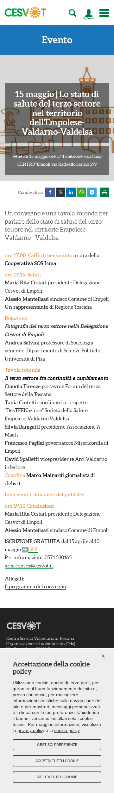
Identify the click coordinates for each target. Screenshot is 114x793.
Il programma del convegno (35, 586)
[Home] (23, 12)
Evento (57, 40)
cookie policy (66, 730)
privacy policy (30, 730)
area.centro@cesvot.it (29, 565)
